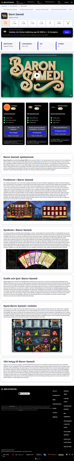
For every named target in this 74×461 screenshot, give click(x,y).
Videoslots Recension (33, 113)
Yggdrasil (38, 160)
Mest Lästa (59, 2)
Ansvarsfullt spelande (67, 433)
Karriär (54, 408)
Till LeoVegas (13, 132)
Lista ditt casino (66, 400)
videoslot (9, 364)
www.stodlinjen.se (15, 34)
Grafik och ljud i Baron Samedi (58, 9)
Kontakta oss (56, 395)
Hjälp (54, 399)
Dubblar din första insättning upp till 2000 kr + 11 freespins (37, 128)
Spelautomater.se (12, 406)
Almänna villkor (66, 392)
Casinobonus (30, 1)
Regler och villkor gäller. (13, 135)
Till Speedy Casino (60, 131)
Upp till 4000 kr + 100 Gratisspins (13, 128)
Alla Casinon (39, 2)
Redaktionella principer (67, 407)
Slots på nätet (67, 446)
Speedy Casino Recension (58, 113)
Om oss (55, 391)
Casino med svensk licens (67, 441)
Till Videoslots (37, 132)
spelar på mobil (46, 310)
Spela (67, 32)
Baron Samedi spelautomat (10, 9)
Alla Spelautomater (20, 2)
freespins (51, 187)
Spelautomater (4, 6)
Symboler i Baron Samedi (42, 9)
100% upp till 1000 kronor (60, 127)
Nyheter (67, 2)
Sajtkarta (55, 417)
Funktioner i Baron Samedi (26, 9)
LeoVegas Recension (9, 113)
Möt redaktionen (67, 415)
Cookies (55, 412)
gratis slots (21, 409)
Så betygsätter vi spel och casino (68, 424)
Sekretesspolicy (57, 404)
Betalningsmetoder (49, 1)
